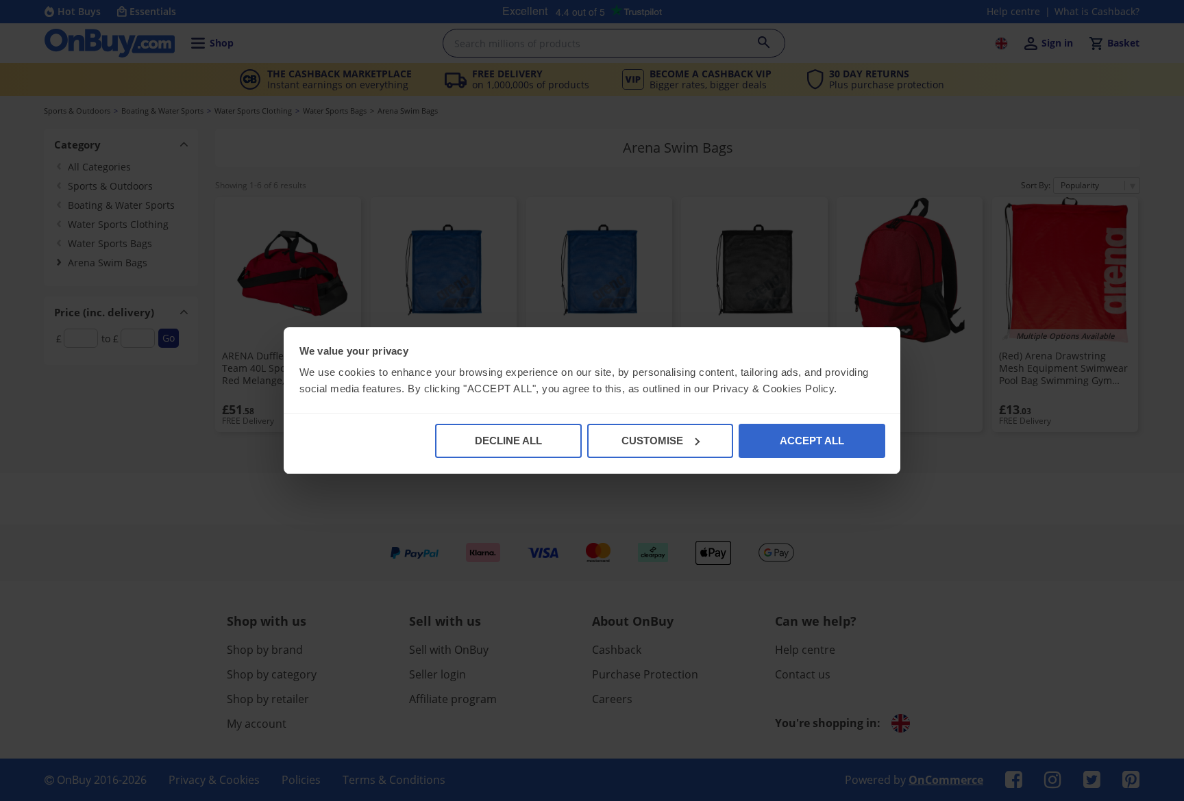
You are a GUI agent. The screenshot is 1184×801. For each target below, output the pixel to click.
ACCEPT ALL (812, 440)
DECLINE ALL (508, 440)
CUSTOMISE (652, 440)
